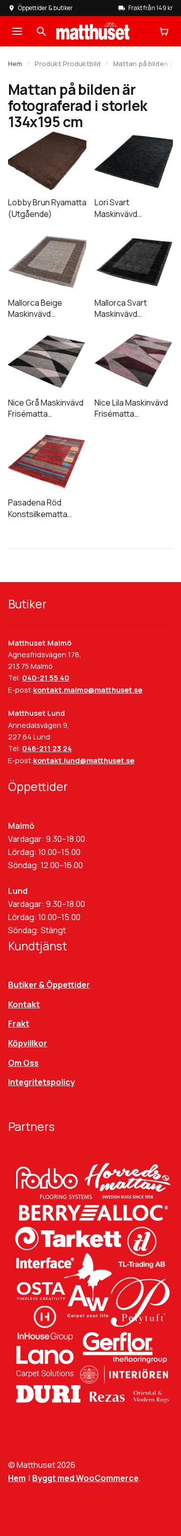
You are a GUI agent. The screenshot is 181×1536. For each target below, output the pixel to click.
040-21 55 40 (45, 677)
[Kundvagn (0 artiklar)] (164, 31)
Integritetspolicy (41, 1082)
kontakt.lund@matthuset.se (83, 760)
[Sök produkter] (41, 31)
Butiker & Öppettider (49, 984)
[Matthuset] (93, 31)
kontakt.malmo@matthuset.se (87, 690)
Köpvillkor (27, 1043)
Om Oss (23, 1062)
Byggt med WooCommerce (85, 1478)
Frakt (18, 1023)
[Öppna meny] (17, 31)
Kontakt (24, 1004)
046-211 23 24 (47, 748)
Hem (15, 63)
